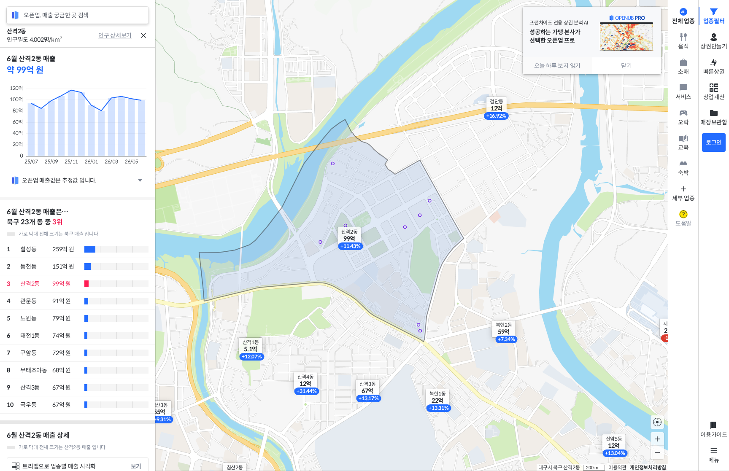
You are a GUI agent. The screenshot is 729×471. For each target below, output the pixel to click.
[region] (77, 259)
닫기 (626, 66)
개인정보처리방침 (648, 467)
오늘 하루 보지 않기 (557, 66)
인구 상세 (109, 35)
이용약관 (617, 467)
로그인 (714, 142)
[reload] (15, 15)
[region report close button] (143, 35)
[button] (305, 380)
